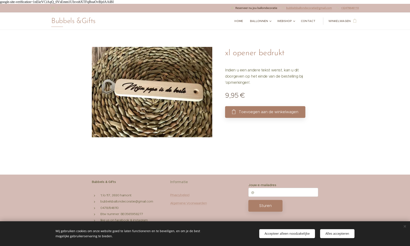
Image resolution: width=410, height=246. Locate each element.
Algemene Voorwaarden (188, 203)
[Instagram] (59, 8)
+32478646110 (350, 8)
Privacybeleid (179, 195)
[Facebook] (53, 8)
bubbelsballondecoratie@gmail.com (309, 8)
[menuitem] (239, 21)
